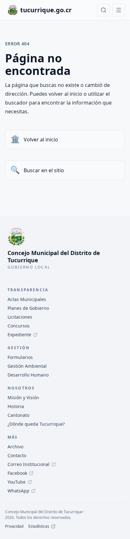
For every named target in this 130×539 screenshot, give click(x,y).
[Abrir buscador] (103, 10)
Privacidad (14, 526)
